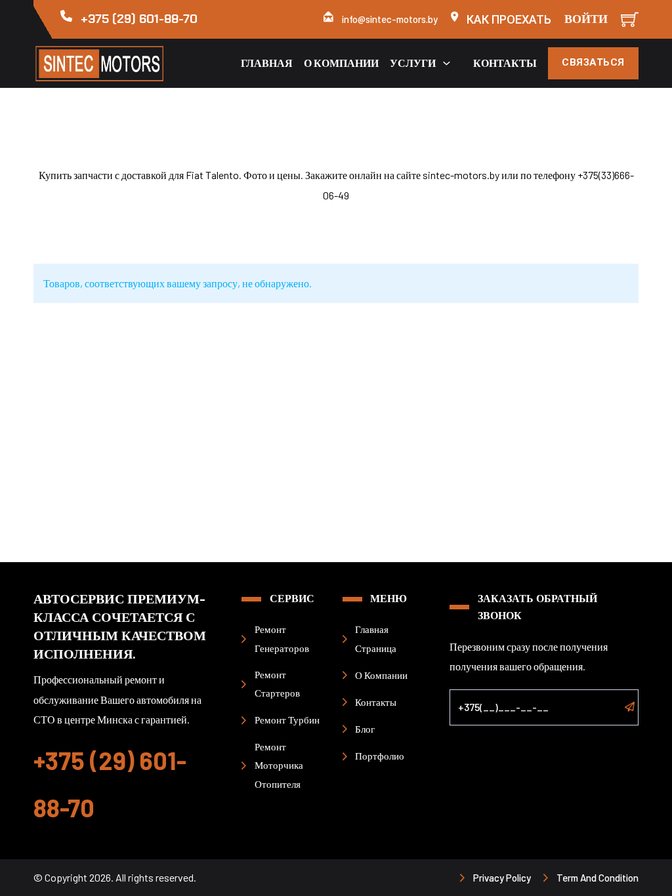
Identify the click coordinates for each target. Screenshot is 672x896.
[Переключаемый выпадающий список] (446, 63)
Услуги (413, 62)
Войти (586, 19)
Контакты (505, 62)
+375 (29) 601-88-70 (139, 19)
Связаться (593, 62)
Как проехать (509, 19)
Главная (267, 62)
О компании (341, 62)
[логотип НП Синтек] (105, 63)
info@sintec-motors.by (390, 19)
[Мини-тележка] (630, 19)
